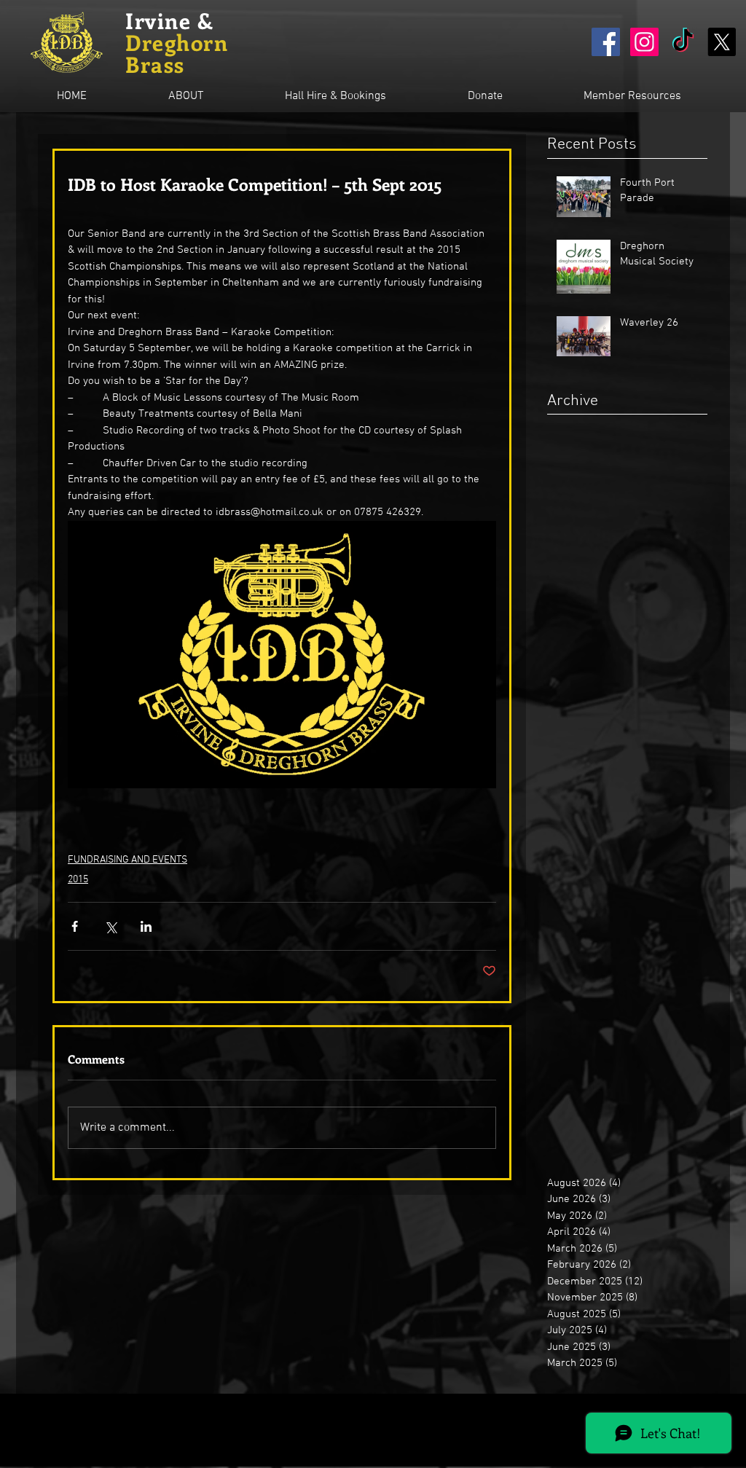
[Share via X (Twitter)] (110, 926)
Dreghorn (176, 42)
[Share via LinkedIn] (146, 926)
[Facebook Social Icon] (606, 42)
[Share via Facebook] (75, 926)
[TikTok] (683, 42)
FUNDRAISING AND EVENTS (127, 860)
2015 (78, 880)
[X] (721, 42)
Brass (155, 64)
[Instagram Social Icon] (644, 42)
